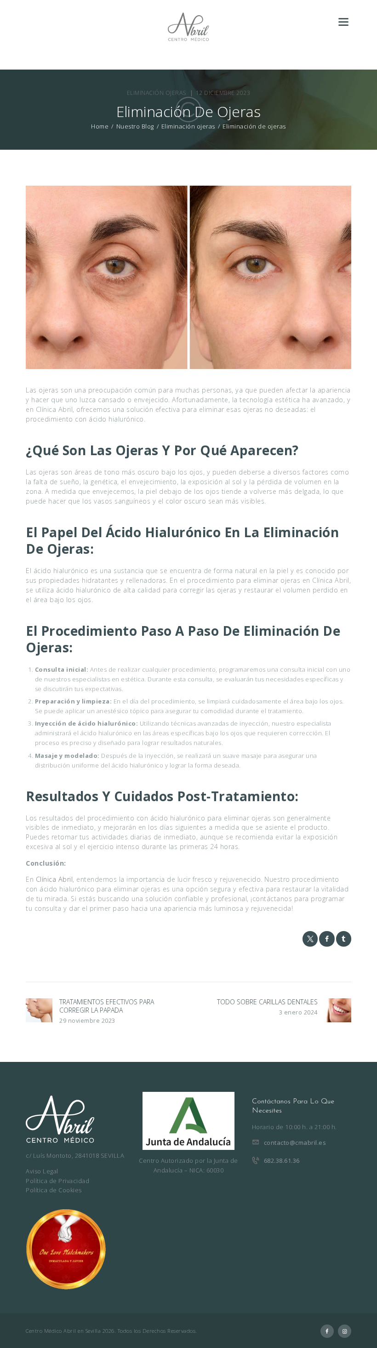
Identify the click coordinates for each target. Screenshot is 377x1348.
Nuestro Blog (135, 126)
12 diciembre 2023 (223, 93)
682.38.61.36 (282, 1160)
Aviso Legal (42, 1171)
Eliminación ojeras (156, 93)
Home (100, 126)
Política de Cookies (54, 1190)
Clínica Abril (54, 879)
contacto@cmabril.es (295, 1142)
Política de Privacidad (57, 1181)
